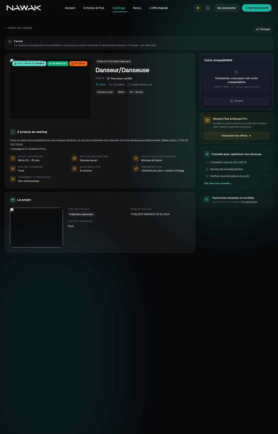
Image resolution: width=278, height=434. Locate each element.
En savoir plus (249, 201)
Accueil (70, 8)
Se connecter (226, 8)
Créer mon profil (256, 8)
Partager (265, 29)
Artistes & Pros (93, 8)
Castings (119, 8)
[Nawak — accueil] (24, 8)
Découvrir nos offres (234, 135)
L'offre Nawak (158, 8)
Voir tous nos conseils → (218, 183)
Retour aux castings (20, 28)
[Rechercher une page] (207, 8)
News (137, 8)
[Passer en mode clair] (198, 8)
